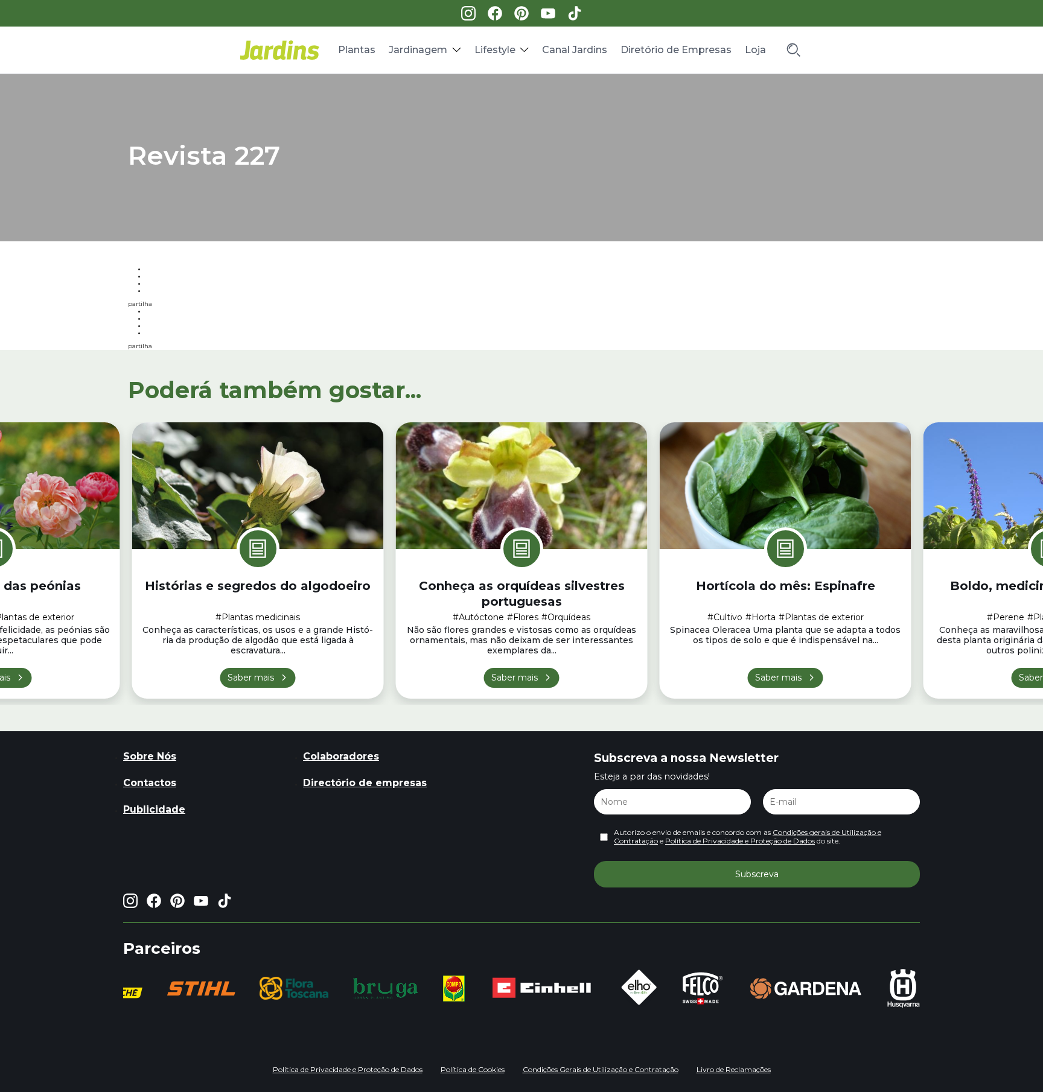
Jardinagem (418, 50)
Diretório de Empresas (676, 50)
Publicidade (154, 809)
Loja (755, 50)
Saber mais (251, 677)
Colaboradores (341, 756)
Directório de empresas (365, 783)
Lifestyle (494, 50)
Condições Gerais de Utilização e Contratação (600, 1069)
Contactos (149, 783)
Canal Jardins (574, 50)
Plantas (356, 50)
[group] (195, 988)
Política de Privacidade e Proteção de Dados (740, 840)
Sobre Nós (149, 756)
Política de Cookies (473, 1069)
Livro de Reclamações (734, 1069)
